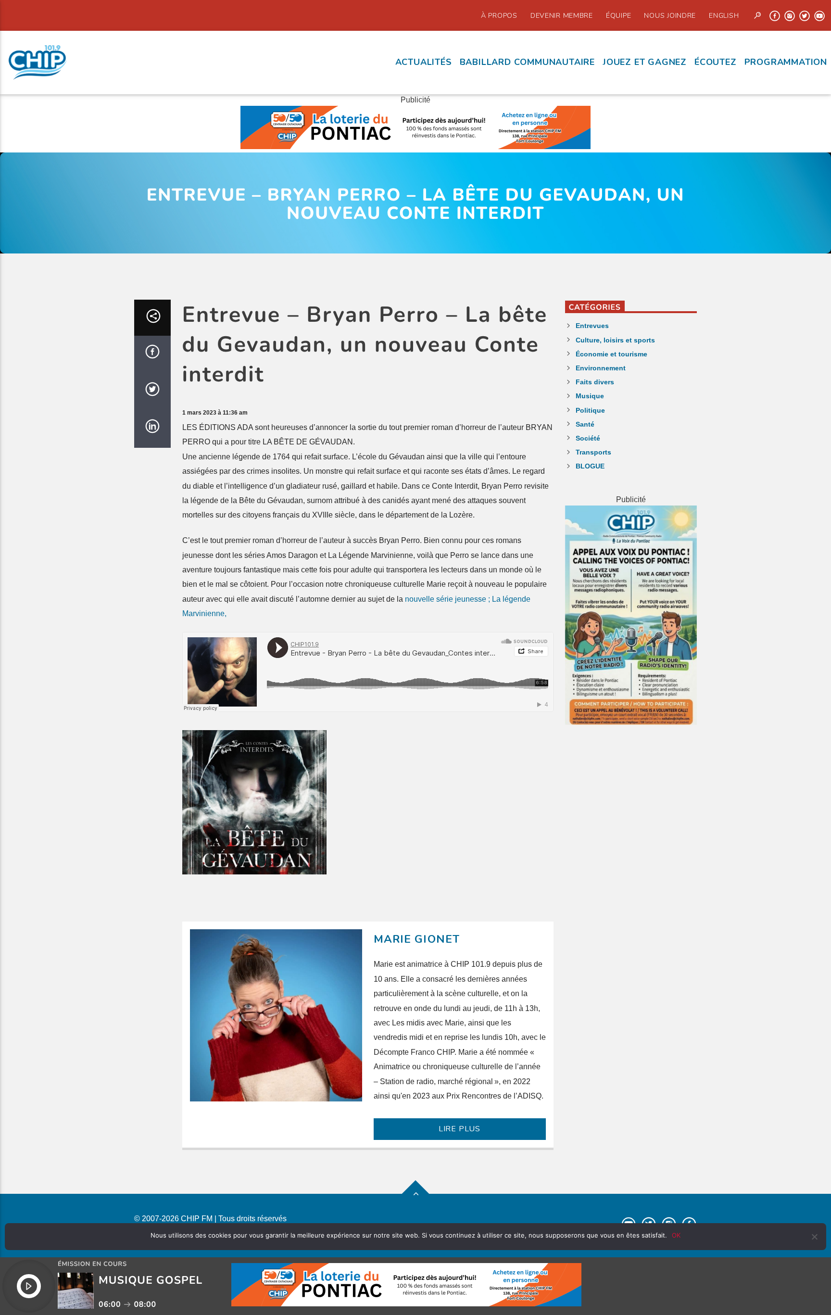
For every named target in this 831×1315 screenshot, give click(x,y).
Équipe (618, 15)
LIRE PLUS (459, 1129)
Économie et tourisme (611, 354)
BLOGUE (590, 466)
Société (588, 438)
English (724, 15)
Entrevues (592, 325)
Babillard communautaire (527, 62)
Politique (590, 410)
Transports (593, 452)
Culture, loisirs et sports (615, 340)
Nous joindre (670, 15)
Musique (590, 396)
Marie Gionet (417, 939)
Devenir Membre (561, 15)
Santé (585, 424)
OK (676, 1235)
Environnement (601, 368)
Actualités (423, 62)
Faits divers (595, 382)
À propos (499, 15)
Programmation (785, 62)
